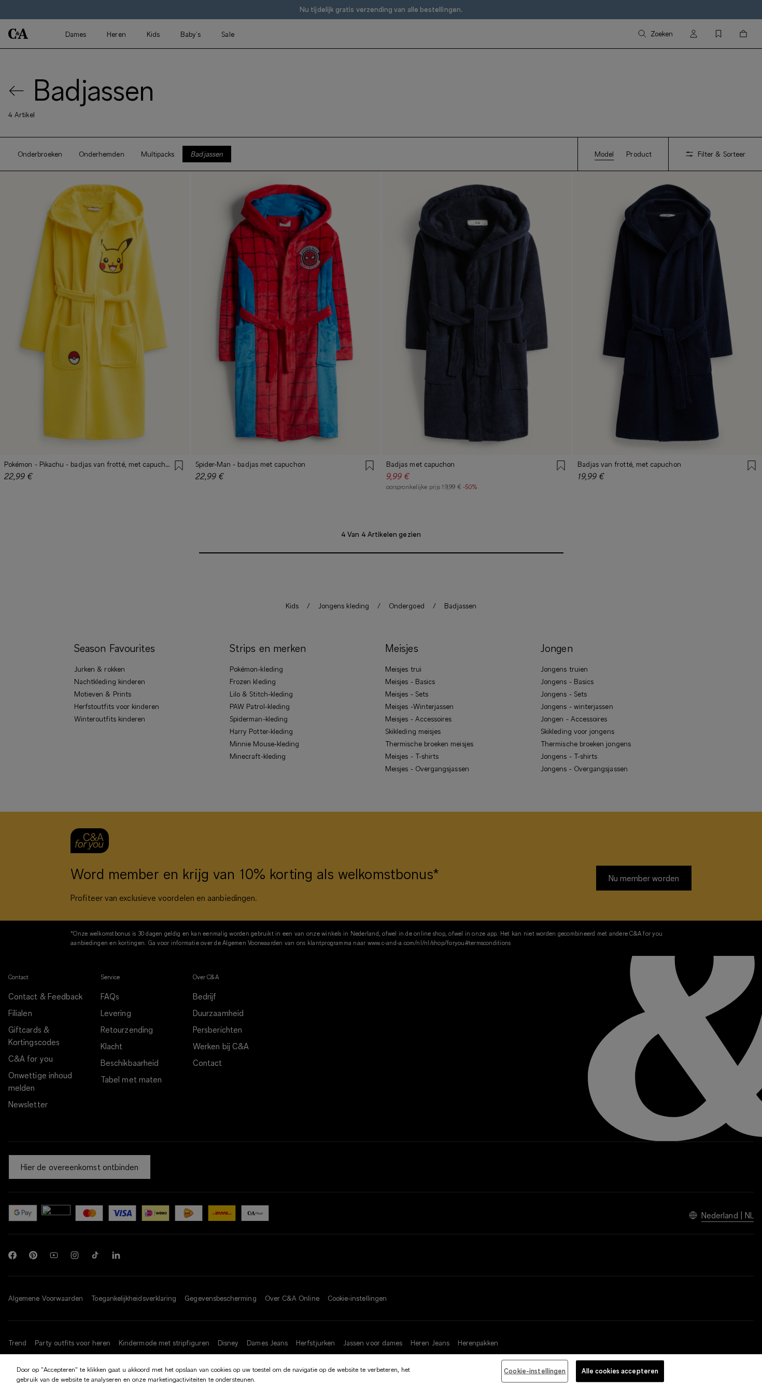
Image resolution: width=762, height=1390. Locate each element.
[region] (381, 1372)
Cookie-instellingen (535, 1371)
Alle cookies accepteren (620, 1371)
